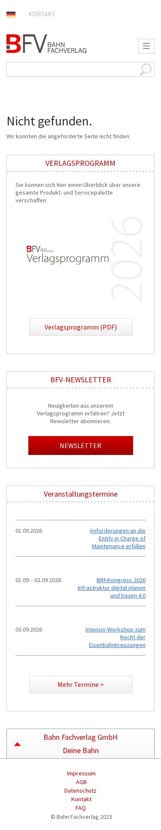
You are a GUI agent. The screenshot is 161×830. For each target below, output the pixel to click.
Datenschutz (80, 790)
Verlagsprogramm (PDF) (81, 327)
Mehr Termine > (81, 684)
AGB (81, 782)
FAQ (81, 808)
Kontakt (41, 14)
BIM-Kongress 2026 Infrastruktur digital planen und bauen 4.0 (112, 587)
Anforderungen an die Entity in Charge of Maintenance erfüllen (118, 538)
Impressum (81, 773)
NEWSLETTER (80, 445)
